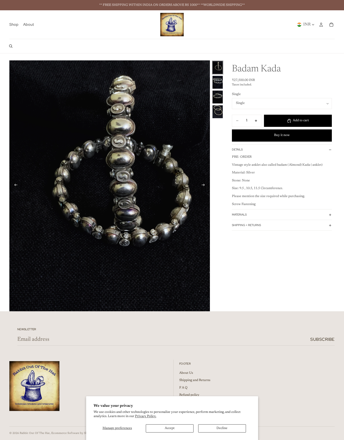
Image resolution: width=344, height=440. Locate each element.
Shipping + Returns (246, 225)
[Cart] (331, 24)
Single (236, 94)
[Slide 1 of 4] (217, 67)
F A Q (183, 387)
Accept (170, 428)
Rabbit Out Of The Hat (35, 433)
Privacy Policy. (145, 416)
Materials (239, 214)
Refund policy (189, 395)
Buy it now (282, 135)
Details (237, 150)
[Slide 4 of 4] (217, 111)
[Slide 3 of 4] (217, 97)
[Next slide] (205, 186)
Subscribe (322, 339)
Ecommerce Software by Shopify (72, 433)
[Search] (11, 46)
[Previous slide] (14, 186)
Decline (221, 428)
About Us (186, 373)
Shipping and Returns (194, 380)
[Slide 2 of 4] (217, 82)
